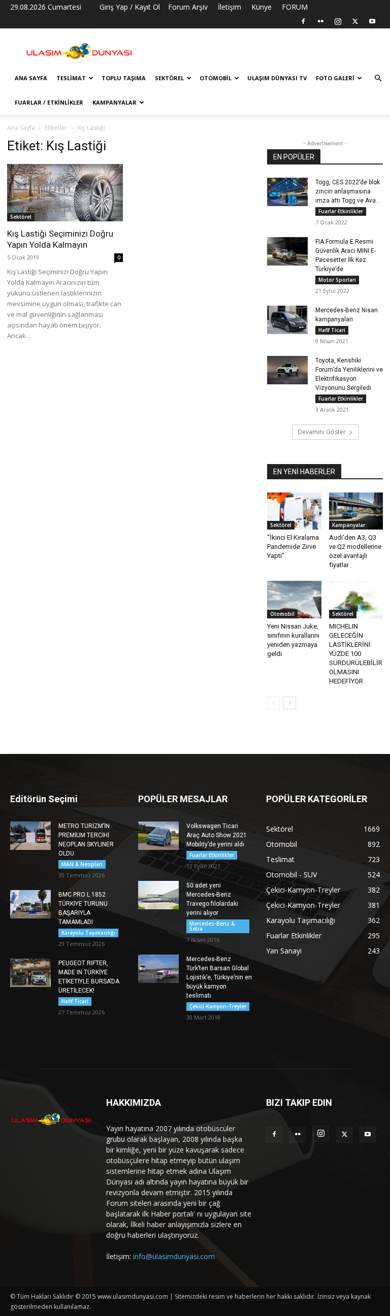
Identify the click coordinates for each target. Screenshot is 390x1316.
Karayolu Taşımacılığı (88, 932)
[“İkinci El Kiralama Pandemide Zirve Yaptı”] (294, 511)
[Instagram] (337, 21)
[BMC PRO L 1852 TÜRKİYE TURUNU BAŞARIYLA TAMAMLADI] (30, 904)
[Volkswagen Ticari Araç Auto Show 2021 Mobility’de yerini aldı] (158, 835)
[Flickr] (320, 21)
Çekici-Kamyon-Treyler (217, 1006)
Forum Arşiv (188, 7)
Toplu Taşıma (124, 78)
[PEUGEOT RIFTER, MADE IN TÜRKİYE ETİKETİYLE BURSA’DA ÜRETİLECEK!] (30, 973)
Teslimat (71, 78)
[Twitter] (355, 21)
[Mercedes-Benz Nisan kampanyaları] (287, 320)
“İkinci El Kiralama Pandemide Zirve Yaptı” (293, 547)
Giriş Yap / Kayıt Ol (130, 7)
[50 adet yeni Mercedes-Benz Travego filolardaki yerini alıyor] (158, 895)
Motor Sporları (337, 279)
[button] (378, 78)
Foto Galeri (335, 78)
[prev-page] (273, 703)
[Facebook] (303, 21)
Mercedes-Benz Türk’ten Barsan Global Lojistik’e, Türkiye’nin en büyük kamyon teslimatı (219, 977)
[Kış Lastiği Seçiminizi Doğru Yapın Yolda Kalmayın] (65, 192)
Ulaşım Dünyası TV (277, 78)
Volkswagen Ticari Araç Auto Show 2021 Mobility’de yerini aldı (216, 835)
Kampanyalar (114, 102)
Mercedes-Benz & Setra (212, 926)
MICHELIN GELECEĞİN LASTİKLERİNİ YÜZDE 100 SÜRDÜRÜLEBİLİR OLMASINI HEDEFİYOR (355, 653)
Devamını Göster (322, 431)
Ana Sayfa (31, 78)
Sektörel (169, 78)
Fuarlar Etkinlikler (340, 211)
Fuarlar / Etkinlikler (49, 102)
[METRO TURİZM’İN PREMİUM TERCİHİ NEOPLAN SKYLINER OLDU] (30, 835)
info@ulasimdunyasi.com (174, 1256)
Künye (261, 7)
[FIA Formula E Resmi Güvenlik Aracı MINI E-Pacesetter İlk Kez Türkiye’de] (287, 251)
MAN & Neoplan (82, 864)
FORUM (295, 7)
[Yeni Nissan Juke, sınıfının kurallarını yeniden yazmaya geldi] (294, 599)
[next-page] (289, 703)
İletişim (229, 7)
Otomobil (216, 78)
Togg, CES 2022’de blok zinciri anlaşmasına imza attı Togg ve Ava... (347, 191)
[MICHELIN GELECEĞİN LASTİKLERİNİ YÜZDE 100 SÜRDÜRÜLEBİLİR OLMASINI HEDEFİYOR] (356, 599)
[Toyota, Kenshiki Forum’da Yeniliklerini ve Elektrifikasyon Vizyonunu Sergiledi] (287, 370)
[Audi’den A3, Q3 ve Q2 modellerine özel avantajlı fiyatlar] (356, 511)
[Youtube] (372, 21)
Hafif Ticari (331, 330)
